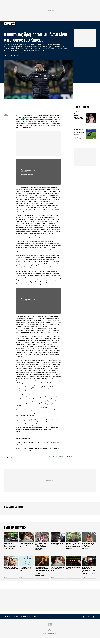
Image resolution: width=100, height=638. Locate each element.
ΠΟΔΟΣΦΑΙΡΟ (78, 127)
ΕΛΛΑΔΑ (70, 456)
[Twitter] (14, 55)
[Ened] (50, 630)
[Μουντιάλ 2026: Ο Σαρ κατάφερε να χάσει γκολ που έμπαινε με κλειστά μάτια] (91, 134)
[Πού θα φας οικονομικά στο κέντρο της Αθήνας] (58, 537)
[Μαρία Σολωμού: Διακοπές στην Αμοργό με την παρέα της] (11, 561)
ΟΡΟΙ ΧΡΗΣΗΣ (7, 616)
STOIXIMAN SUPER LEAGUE (59, 456)
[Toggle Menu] (93, 23)
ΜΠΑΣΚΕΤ (77, 111)
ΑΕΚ (26, 123)
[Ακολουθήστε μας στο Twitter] (88, 617)
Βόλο (23, 117)
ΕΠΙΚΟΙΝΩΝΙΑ (36, 616)
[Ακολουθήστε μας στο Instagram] (93, 617)
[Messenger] (17, 55)
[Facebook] (11, 55)
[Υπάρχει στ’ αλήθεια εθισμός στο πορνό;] (73, 561)
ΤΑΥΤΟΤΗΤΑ (15, 616)
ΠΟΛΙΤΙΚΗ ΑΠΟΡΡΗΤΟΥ (25, 616)
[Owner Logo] (50, 625)
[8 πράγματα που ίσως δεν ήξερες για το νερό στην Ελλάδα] (26, 561)
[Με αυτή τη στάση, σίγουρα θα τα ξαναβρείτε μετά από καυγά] (26, 537)
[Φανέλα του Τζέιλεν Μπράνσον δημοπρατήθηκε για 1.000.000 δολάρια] (91, 118)
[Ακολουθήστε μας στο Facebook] (83, 617)
